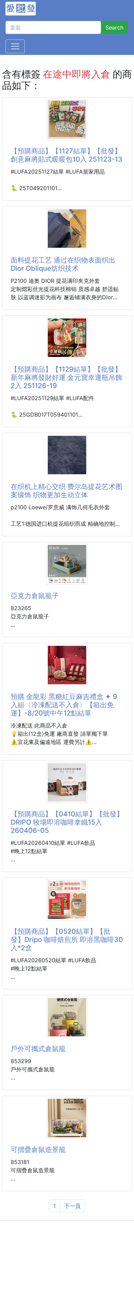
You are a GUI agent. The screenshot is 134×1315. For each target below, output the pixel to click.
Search (114, 27)
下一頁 (72, 1205)
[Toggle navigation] (15, 46)
